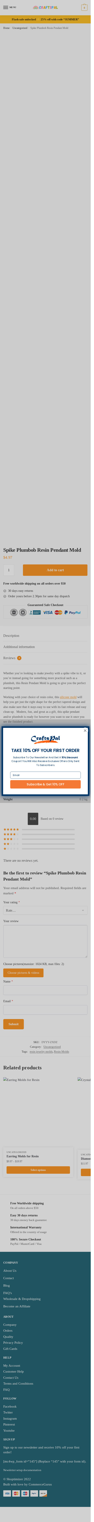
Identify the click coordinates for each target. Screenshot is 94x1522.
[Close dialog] (85, 730)
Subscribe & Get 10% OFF (45, 784)
